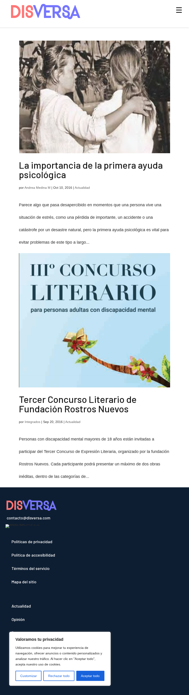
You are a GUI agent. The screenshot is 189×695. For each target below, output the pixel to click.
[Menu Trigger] (179, 9)
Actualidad (82, 187)
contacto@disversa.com (28, 517)
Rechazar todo (59, 676)
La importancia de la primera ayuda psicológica (91, 169)
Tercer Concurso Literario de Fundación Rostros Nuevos (78, 403)
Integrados (32, 422)
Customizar (28, 676)
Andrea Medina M (37, 187)
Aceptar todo (90, 676)
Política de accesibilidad (33, 554)
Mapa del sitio (24, 581)
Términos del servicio (31, 568)
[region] (60, 659)
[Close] (106, 635)
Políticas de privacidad (32, 541)
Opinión (18, 619)
